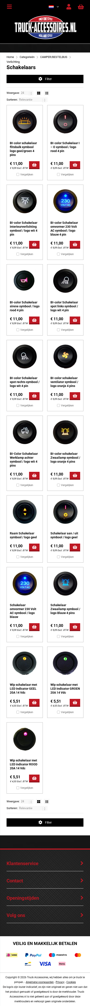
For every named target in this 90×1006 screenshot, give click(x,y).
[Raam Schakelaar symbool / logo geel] (25, 511)
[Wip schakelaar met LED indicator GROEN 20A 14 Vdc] (65, 663)
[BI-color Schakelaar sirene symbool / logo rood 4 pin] (25, 280)
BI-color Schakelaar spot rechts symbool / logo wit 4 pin (25, 382)
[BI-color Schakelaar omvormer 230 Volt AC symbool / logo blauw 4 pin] (65, 201)
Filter (48, 79)
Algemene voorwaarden (40, 982)
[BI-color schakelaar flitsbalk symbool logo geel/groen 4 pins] (25, 121)
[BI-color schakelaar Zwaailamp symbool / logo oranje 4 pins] (65, 432)
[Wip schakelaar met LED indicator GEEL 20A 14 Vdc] (25, 663)
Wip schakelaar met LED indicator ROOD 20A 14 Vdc (23, 764)
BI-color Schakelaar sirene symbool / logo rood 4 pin (25, 306)
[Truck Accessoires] (45, 38)
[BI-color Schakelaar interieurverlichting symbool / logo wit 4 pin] (25, 201)
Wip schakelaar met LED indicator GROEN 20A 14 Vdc (65, 688)
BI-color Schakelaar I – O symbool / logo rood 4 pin (65, 147)
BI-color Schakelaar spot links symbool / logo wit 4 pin (64, 306)
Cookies (71, 982)
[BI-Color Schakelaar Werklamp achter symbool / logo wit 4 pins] (25, 432)
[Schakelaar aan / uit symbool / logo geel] (65, 511)
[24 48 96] (27, 92)
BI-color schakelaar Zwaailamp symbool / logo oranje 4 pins (65, 457)
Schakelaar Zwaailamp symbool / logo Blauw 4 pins (65, 609)
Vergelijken (26, 174)
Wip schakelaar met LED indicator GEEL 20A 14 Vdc (23, 688)
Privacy (60, 982)
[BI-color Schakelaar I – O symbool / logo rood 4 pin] (65, 121)
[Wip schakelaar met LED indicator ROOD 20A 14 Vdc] (25, 739)
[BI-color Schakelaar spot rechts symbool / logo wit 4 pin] (25, 356)
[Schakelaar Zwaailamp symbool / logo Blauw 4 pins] (65, 583)
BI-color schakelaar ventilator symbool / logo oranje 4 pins (64, 382)
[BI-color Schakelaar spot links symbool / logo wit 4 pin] (65, 280)
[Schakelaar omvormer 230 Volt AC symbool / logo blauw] (25, 583)
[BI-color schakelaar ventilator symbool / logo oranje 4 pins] (65, 356)
